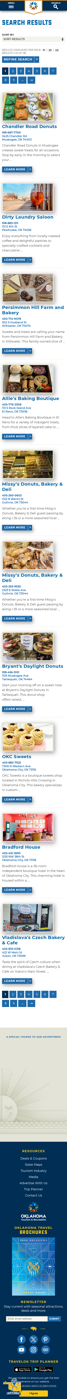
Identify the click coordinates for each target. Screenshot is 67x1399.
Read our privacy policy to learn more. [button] (34, 1385)
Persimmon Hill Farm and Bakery (33, 310)
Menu (11, 3)
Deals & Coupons (33, 1158)
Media (33, 1177)
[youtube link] (21, 1349)
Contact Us (33, 1195)
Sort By (8, 34)
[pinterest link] (45, 1339)
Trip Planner (33, 1189)
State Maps (33, 1165)
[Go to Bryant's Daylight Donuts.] (28, 646)
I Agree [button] (33, 1393)
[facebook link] (21, 1339)
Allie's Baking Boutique (30, 398)
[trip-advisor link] (45, 1349)
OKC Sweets (16, 756)
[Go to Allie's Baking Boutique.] (28, 378)
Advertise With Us (33, 1183)
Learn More (14, 169)
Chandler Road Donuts (29, 126)
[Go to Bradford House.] (28, 827)
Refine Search (18, 59)
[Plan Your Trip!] (12, 1386)
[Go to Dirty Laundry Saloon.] (28, 197)
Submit (54, 1318)
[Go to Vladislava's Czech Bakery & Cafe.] (28, 917)
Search (55, 3)
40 (57, 50)
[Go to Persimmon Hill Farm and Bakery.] (28, 287)
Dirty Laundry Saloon (28, 217)
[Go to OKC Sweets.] (28, 736)
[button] (11, 5)
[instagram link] (33, 1349)
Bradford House (21, 847)
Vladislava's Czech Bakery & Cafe (33, 940)
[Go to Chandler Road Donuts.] (28, 106)
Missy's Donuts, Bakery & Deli (32, 487)
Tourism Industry (34, 1171)
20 (50, 50)
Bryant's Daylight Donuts (32, 666)
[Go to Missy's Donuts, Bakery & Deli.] (28, 464)
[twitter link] (33, 1339)
